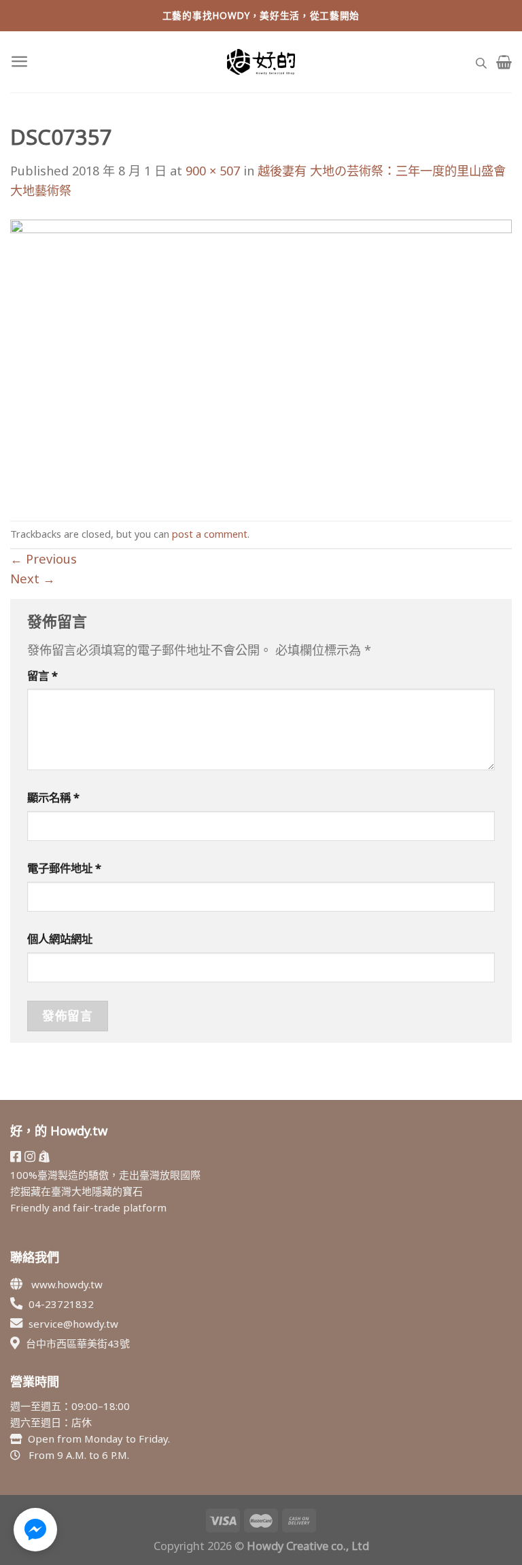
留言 (42, 675)
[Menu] (19, 62)
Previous (43, 559)
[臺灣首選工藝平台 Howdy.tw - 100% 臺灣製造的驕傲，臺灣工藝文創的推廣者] (261, 62)
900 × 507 (213, 170)
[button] (35, 1529)
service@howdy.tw (73, 1323)
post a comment (209, 533)
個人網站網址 (59, 938)
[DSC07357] (261, 359)
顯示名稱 (53, 797)
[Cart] (504, 62)
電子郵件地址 (64, 868)
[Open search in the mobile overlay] (481, 62)
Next (32, 578)
